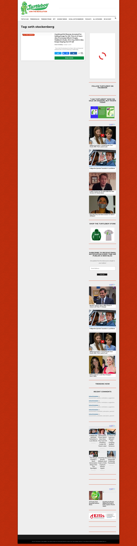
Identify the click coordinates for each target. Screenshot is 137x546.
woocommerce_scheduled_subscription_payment (101, 411)
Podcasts (88, 19)
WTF (54, 19)
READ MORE (69, 58)
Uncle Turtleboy (59, 44)
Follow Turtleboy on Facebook (102, 86)
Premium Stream (46, 19)
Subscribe (102, 274)
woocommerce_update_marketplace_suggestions (101, 398)
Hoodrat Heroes (62, 19)
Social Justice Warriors (76, 19)
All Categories (97, 19)
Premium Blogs (34, 19)
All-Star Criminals (28, 34)
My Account (107, 19)
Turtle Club (24, 19)
